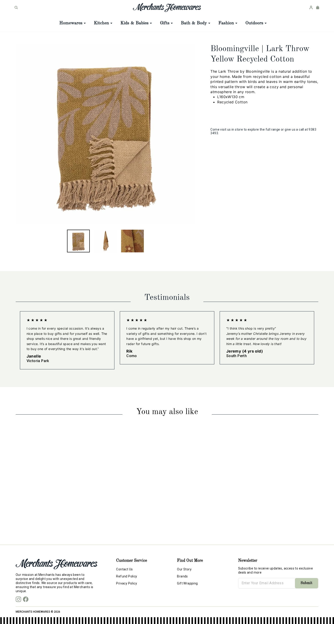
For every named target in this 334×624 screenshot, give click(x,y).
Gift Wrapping (187, 583)
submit (306, 583)
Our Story (184, 569)
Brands (182, 576)
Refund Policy (126, 576)
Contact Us (124, 569)
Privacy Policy (126, 583)
